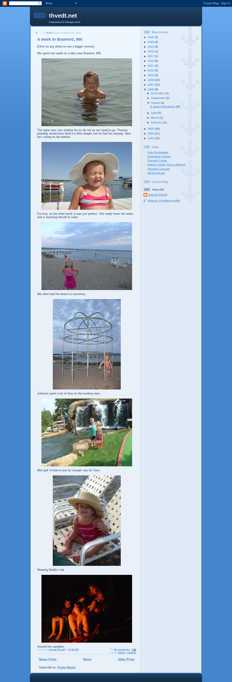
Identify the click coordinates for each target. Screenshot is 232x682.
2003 (151, 138)
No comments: (122, 649)
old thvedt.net (156, 173)
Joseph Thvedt (157, 194)
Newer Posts (47, 659)
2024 (151, 46)
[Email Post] (133, 649)
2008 (151, 79)
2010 (151, 70)
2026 (151, 37)
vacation (131, 652)
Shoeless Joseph (158, 169)
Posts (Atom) (66, 667)
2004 (151, 133)
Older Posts (126, 659)
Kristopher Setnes (159, 156)
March (155, 117)
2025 (151, 41)
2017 (151, 56)
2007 (151, 84)
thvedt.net (63, 15)
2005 (151, 128)
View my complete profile (163, 200)
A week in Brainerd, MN (59, 39)
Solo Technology (158, 152)
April (154, 112)
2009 (151, 75)
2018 (151, 51)
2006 (151, 89)
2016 (151, 60)
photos (122, 652)
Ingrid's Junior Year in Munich (166, 164)
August (156, 102)
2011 (151, 65)
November (158, 93)
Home (87, 659)
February (157, 122)
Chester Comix (157, 160)
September (158, 98)
